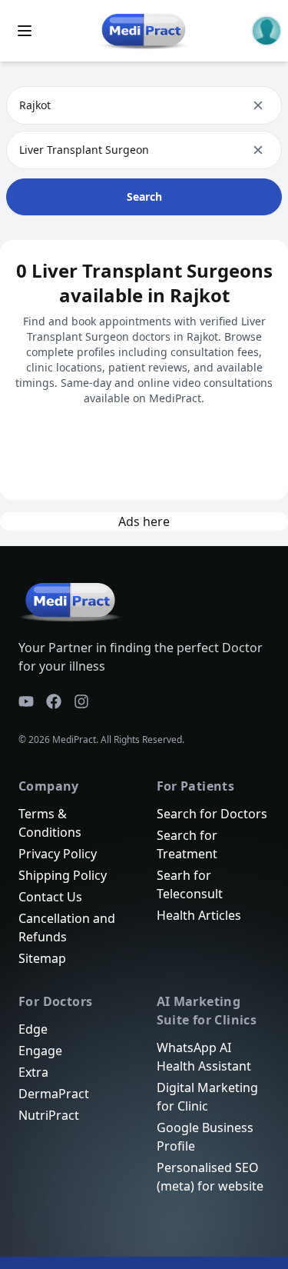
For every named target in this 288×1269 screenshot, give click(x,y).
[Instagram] (81, 701)
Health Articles (199, 915)
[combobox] (20, 105)
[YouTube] (26, 701)
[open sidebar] (24, 30)
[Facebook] (53, 701)
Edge (33, 1029)
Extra (33, 1072)
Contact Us (50, 896)
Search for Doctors (212, 813)
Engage (40, 1050)
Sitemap (42, 958)
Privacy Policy (57, 853)
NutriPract (48, 1115)
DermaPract (53, 1093)
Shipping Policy (62, 875)
